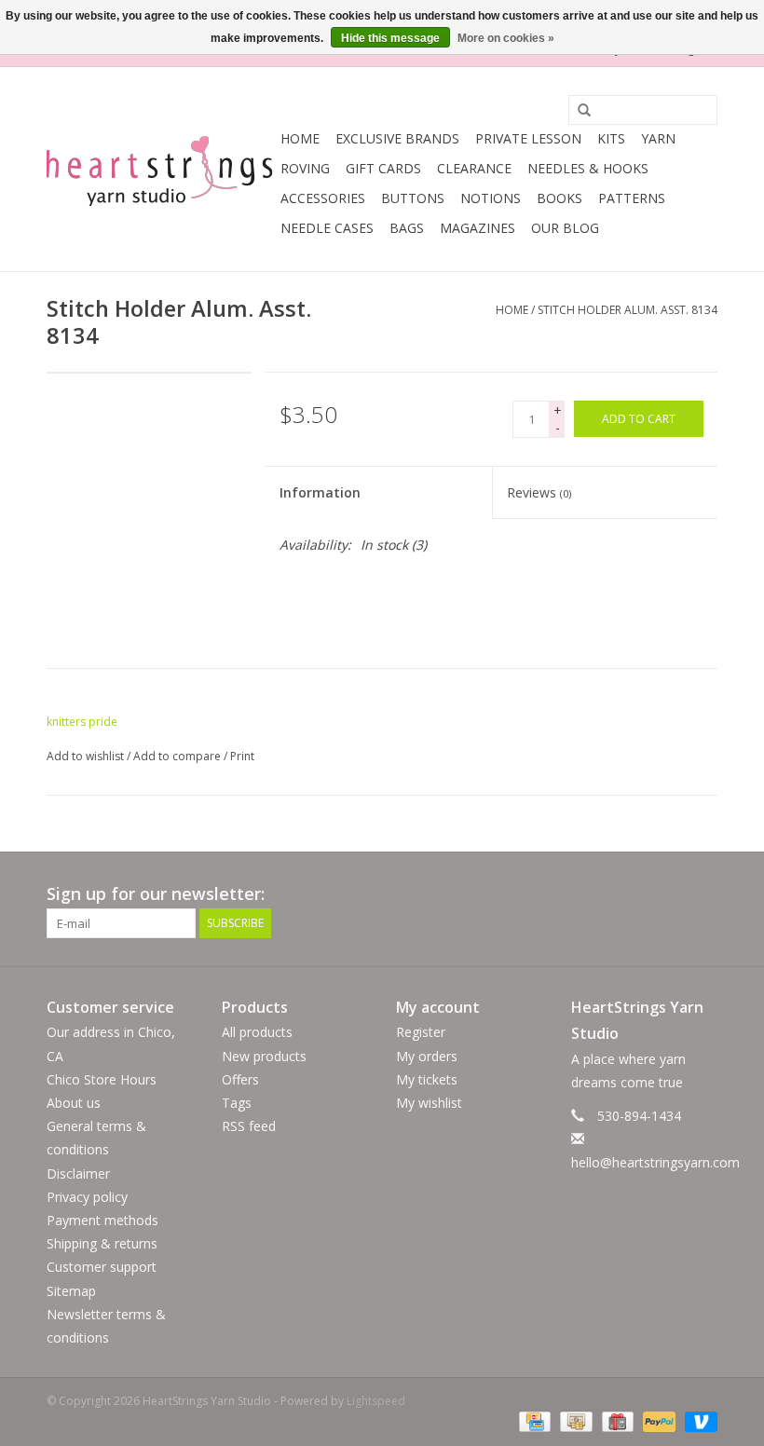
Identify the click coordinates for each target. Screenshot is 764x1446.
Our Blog (565, 228)
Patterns (631, 198)
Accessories (322, 198)
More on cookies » (505, 38)
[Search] (577, 111)
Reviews (539, 492)
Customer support (102, 1266)
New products (264, 1056)
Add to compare (178, 756)
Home (300, 138)
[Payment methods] (532, 1420)
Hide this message (390, 38)
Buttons (412, 198)
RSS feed (249, 1126)
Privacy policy (87, 1197)
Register (420, 1032)
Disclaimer (78, 1173)
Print (242, 756)
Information (320, 492)
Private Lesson (528, 138)
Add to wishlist (85, 756)
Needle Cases (327, 228)
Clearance (474, 168)
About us (74, 1103)
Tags (237, 1103)
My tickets (426, 1079)
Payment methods (102, 1220)
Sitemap (71, 1291)
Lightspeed (376, 1401)
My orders (426, 1056)
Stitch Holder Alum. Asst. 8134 (627, 310)
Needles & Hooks (587, 168)
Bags (406, 228)
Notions (490, 198)
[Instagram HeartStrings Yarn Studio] (702, 894)
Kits (611, 138)
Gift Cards (383, 168)
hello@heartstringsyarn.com (655, 1162)
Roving (305, 168)
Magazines (477, 228)
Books (559, 198)
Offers (240, 1079)
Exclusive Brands (397, 138)
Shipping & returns (102, 1243)
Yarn (658, 138)
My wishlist (429, 1103)
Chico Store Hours (102, 1079)
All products (257, 1032)
